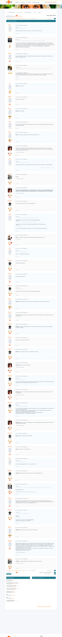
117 (27, 510)
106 (27, 362)
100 (27, 285)
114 (27, 470)
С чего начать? (9, 580)
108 (27, 389)
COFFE (9, 65)
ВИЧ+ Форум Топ (10, 577)
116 (27, 498)
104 (27, 337)
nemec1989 (13, 586)
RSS (34, 12)
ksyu (21, 16)
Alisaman (13, 598)
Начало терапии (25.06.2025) (11, 585)
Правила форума (28, 12)
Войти (47, 2)
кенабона (9, 540)
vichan (9, 24)
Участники (20, 12)
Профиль (17, 33)
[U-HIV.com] (31, 6)
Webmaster (16, 16)
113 (27, 458)
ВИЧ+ (14, 18)
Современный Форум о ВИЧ (9, 18)
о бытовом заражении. (10, 600)
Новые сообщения (11, 12)
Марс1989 (13, 589)
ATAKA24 (13, 601)
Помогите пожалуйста (29, 18)
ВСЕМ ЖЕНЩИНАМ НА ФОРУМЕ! (12, 582)
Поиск (40, 12)
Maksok (9, 108)
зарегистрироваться (53, 2)
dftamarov (10, 483)
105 (27, 349)
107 (27, 376)
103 (27, 324)
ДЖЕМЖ (9, 37)
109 (27, 402)
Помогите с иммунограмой (11, 588)
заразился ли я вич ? (9, 591)
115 (27, 484)
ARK (18, 16)
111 (27, 433)
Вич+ (7, 594)
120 (27, 558)
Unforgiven (9, 200)
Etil (9, 234)
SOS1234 (9, 53)
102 (27, 312)
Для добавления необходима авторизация (43, 606)
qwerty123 (10, 446)
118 (27, 527)
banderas (9, 173)
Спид (7, 597)
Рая (9, 83)
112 (27, 446)
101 (27, 299)
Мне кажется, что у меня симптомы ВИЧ (21, 18)
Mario (10, 145)
